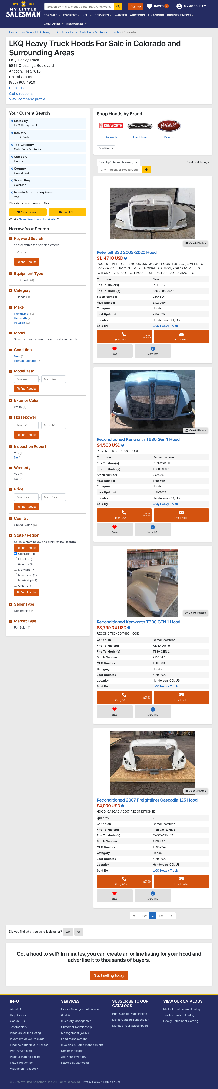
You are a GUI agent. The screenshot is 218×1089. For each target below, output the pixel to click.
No (18, 457)
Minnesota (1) (27, 575)
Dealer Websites (72, 1050)
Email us (16, 88)
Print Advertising (21, 1050)
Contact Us (17, 1021)
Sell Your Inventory (73, 1056)
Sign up (136, 6)
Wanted (121, 15)
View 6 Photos (197, 243)
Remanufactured (27, 360)
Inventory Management (76, 1021)
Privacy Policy (91, 1081)
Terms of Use (112, 1081)
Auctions (137, 15)
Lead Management (74, 1038)
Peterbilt (22, 322)
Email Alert (69, 212)
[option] (111, 127)
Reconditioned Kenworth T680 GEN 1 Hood (139, 622)
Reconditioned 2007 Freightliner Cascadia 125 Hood (147, 800)
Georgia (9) (26, 564)
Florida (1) (25, 559)
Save (115, 354)
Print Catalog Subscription (129, 1013)
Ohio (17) (24, 585)
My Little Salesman (24, 9)
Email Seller (181, 339)
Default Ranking (116, 162)
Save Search (29, 212)
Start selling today (109, 975)
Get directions (21, 93)
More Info (152, 354)
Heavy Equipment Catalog (180, 1021)
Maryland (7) (26, 569)
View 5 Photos (197, 612)
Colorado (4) (26, 553)
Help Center (18, 1015)
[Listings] (11, 133)
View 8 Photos (197, 430)
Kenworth (23, 318)
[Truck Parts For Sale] (11, 145)
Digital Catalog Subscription (130, 1019)
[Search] (118, 6)
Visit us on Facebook (24, 1068)
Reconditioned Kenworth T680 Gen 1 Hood (138, 439)
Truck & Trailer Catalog (178, 1015)
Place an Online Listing (25, 1033)
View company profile (27, 99)
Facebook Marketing (75, 1062)
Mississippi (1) (27, 580)
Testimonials (18, 1027)
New (19, 356)
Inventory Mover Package (27, 1038)
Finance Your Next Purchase (29, 1044)
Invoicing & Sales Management (82, 1044)
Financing (156, 15)
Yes (68, 931)
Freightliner (24, 313)
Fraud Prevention (21, 1062)
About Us (16, 1009)
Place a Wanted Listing (25, 1056)
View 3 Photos (197, 791)
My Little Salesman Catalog (181, 1009)
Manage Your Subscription (130, 1025)
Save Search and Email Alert (38, 219)
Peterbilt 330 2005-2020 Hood (127, 252)
